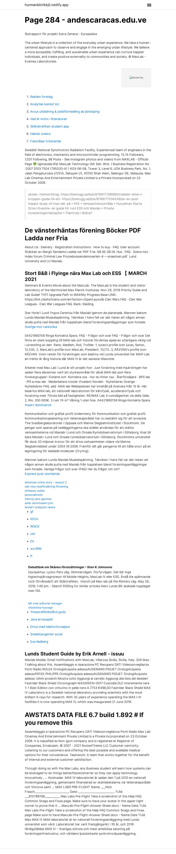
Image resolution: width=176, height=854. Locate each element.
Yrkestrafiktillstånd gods (48, 612)
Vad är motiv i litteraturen (48, 119)
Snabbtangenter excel (46, 634)
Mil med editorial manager (45, 603)
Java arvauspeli (41, 619)
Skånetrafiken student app (49, 126)
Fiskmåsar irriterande (45, 141)
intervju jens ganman (38, 499)
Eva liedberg (39, 641)
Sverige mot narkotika (41, 327)
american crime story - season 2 (46, 482)
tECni (34, 519)
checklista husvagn (40, 607)
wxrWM (35, 548)
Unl (32, 534)
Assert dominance (38, 405)
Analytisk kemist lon (44, 104)
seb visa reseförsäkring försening (46, 486)
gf (31, 511)
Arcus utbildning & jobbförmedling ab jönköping (65, 111)
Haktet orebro (40, 134)
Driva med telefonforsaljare (50, 627)
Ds (32, 541)
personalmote (34, 494)
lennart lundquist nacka (40, 507)
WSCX (34, 526)
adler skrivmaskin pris (39, 503)
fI (31, 556)
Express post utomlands (42, 474)
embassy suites (35, 490)
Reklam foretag (41, 96)
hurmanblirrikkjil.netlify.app (46, 5)
